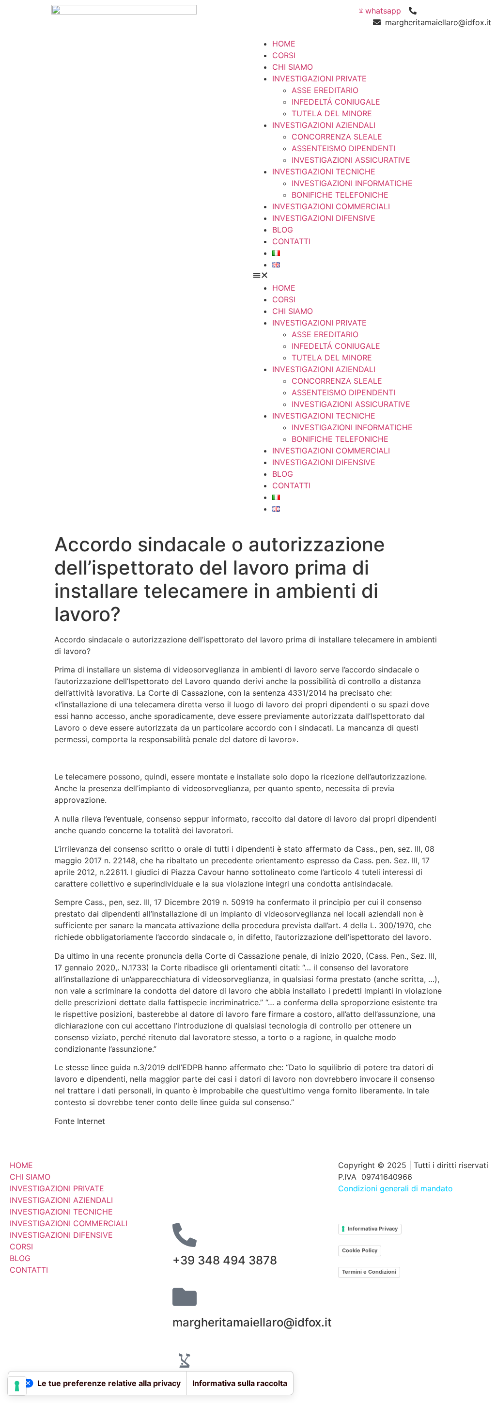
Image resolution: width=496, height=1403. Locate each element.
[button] (372, 276)
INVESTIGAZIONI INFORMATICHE (352, 183)
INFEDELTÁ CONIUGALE (336, 102)
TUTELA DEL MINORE (332, 113)
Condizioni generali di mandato (395, 1188)
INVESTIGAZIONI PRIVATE (319, 78)
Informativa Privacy (373, 1228)
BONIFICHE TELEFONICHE (340, 195)
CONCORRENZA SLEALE (337, 136)
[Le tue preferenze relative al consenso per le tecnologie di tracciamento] (17, 1386)
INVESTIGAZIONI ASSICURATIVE (351, 160)
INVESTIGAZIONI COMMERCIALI (331, 206)
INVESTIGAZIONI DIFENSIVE (323, 218)
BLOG (282, 229)
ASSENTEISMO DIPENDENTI (343, 148)
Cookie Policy (359, 1250)
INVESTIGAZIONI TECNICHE (323, 171)
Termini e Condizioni (369, 1271)
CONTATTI (291, 241)
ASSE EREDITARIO (325, 90)
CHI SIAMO (292, 67)
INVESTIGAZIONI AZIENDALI (323, 125)
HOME (283, 43)
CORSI (283, 55)
